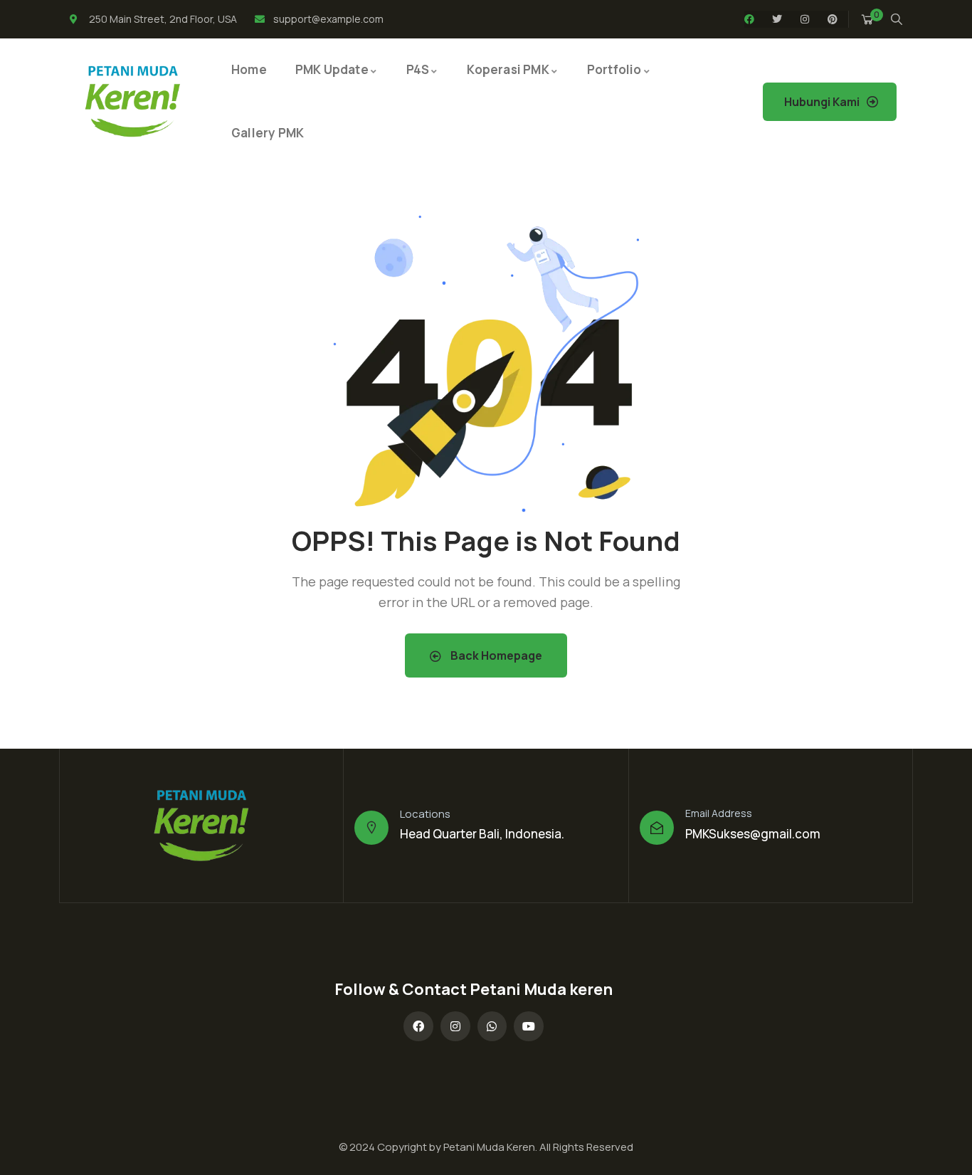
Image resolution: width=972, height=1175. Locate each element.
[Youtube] (529, 1026)
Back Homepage (495, 655)
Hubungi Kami (822, 102)
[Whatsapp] (492, 1026)
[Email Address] (657, 828)
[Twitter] (777, 19)
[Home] (133, 101)
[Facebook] (749, 19)
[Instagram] (805, 19)
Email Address (718, 813)
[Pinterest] (833, 19)
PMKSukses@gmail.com (752, 834)
